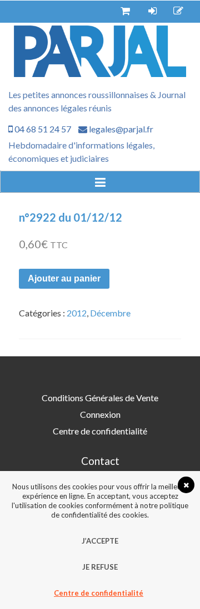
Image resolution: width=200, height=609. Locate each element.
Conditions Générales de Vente (100, 397)
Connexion (100, 414)
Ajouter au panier (64, 278)
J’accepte (100, 540)
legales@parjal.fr (120, 129)
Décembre (110, 313)
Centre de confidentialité (100, 431)
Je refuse (100, 566)
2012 (77, 313)
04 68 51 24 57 (42, 129)
